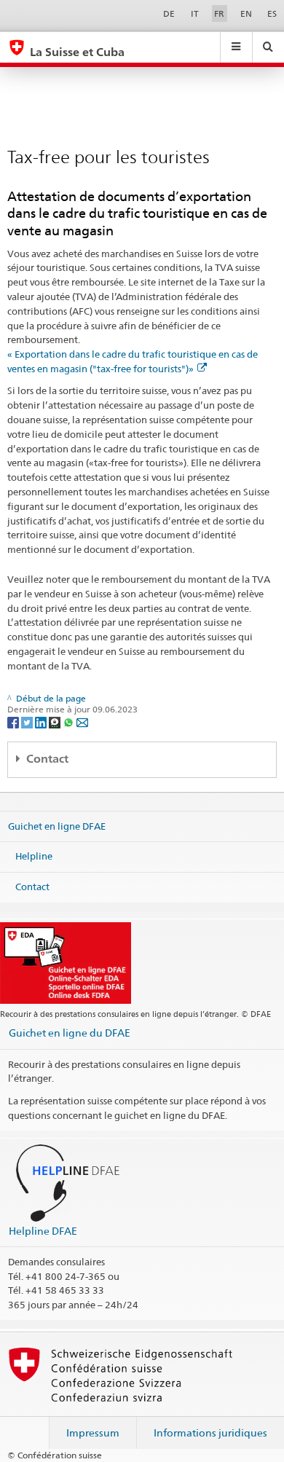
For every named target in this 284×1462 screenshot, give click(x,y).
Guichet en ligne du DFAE (69, 1032)
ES (272, 13)
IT (195, 13)
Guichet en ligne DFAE (57, 825)
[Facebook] (14, 721)
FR (219, 13)
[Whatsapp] (69, 721)
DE (169, 13)
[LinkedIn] (42, 721)
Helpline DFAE (43, 1231)
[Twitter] (28, 721)
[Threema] (56, 721)
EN (246, 13)
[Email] (82, 721)
